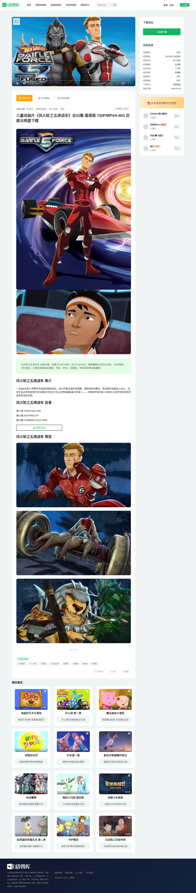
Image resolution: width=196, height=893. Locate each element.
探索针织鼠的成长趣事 (73, 761)
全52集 (127, 707)
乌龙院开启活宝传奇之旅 (115, 846)
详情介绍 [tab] (25, 97)
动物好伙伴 (31, 755)
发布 (186, 5)
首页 (29, 4)
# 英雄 (94, 663)
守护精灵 (73, 840)
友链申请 (58, 872)
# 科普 (84, 663)
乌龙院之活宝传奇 (115, 840)
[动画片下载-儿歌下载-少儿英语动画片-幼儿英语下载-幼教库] (18, 866)
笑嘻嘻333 (155, 124)
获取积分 (85, 4)
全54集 (43, 792)
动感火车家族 (115, 797)
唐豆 (152, 146)
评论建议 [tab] (45, 97)
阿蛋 (152, 135)
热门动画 (53, 108)
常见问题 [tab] (64, 97)
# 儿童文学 (55, 663)
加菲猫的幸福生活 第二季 (31, 840)
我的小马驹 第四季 (73, 797)
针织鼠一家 (73, 755)
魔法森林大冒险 (115, 713)
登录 (165, 4)
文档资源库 (71, 4)
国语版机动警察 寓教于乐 (31, 803)
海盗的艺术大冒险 (31, 713)
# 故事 (75, 663)
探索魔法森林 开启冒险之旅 (115, 719)
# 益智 (43, 663)
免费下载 (163, 31)
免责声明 (68, 872)
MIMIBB (154, 113)
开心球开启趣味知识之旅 (73, 719)
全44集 (43, 707)
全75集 (85, 707)
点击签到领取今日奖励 (163, 103)
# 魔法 (65, 663)
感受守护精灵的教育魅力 (73, 846)
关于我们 (89, 872)
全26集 (85, 792)
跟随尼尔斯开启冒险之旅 (115, 761)
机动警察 (31, 797)
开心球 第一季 (73, 713)
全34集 (43, 749)
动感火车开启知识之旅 (115, 803)
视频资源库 (40, 4)
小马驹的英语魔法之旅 (73, 803)
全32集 (127, 792)
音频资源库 (56, 4)
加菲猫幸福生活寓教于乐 (31, 846)
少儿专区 (79, 872)
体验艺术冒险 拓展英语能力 (31, 719)
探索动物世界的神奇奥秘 (31, 761)
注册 (171, 4)
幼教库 (72, 877)
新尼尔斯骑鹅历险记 (115, 755)
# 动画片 (22, 663)
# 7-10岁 (33, 663)
